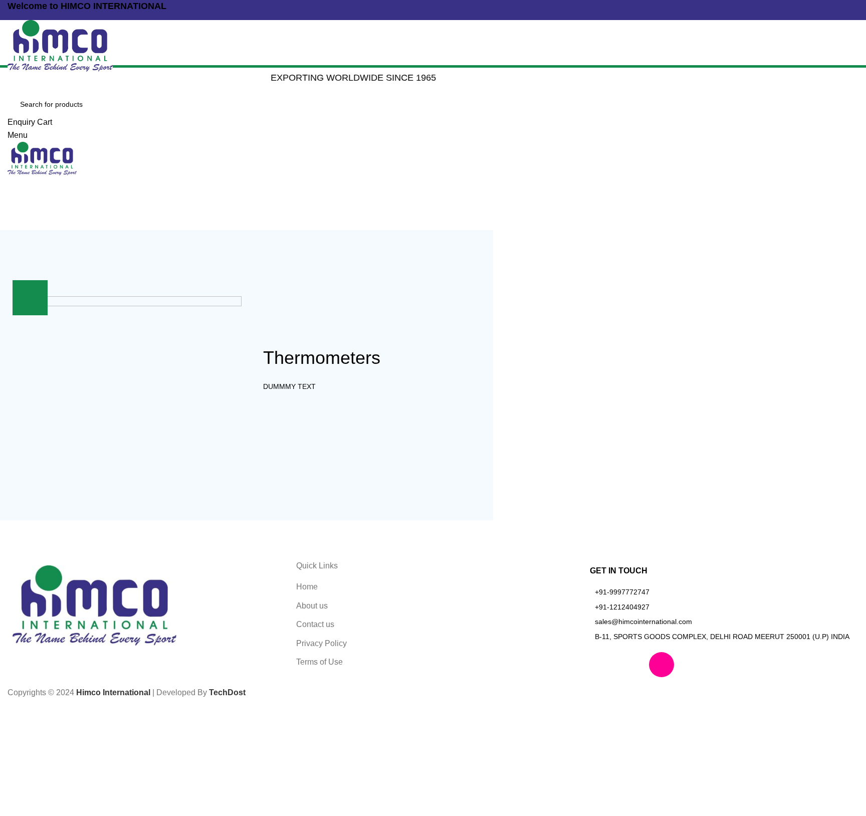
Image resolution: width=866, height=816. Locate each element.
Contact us (315, 624)
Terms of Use (319, 662)
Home (406, 174)
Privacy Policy (321, 643)
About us (312, 605)
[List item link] (721, 591)
